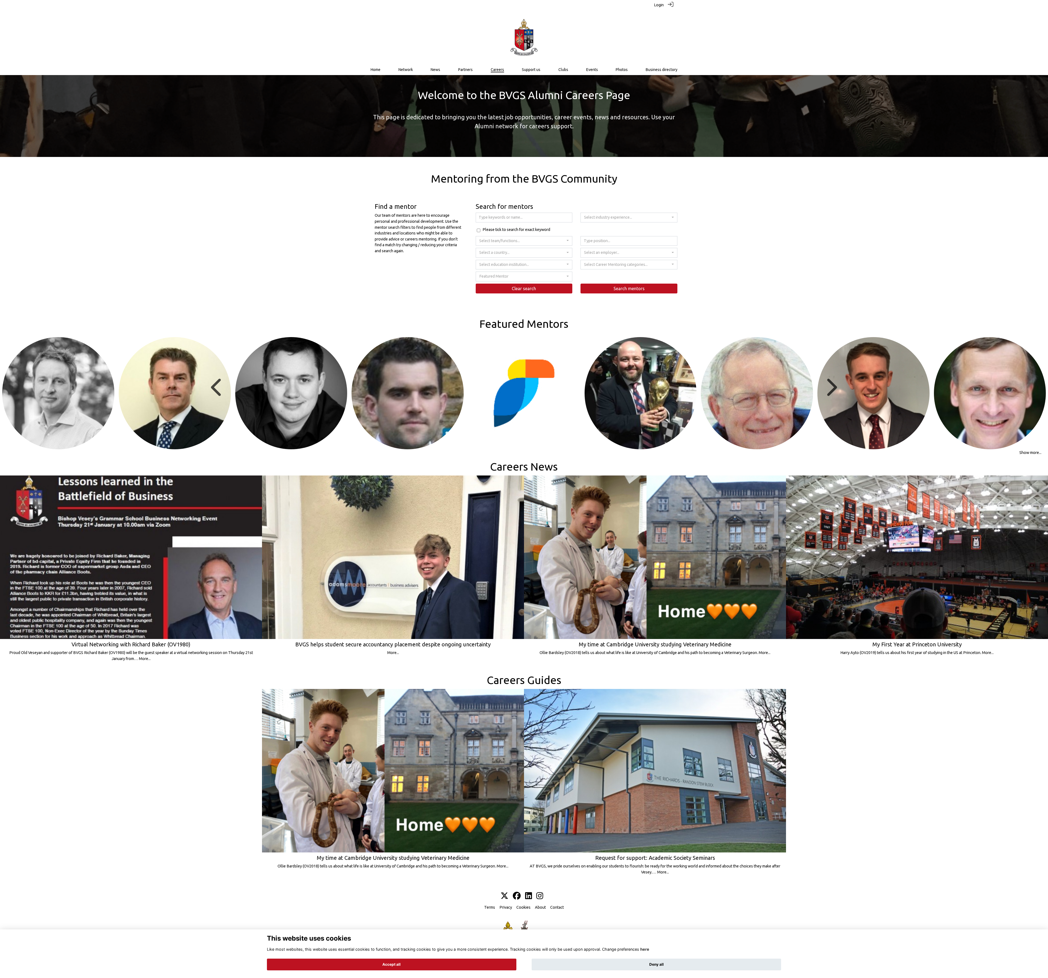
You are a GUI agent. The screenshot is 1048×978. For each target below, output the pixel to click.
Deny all (656, 964)
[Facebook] (517, 896)
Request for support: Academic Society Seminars (655, 858)
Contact (557, 907)
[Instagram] (539, 896)
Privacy (505, 907)
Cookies (523, 907)
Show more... (1030, 452)
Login (659, 5)
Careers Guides (524, 680)
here (644, 949)
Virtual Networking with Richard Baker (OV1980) (131, 644)
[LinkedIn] (528, 896)
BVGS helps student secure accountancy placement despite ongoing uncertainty (393, 644)
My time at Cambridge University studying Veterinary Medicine (655, 644)
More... (145, 658)
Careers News (524, 466)
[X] (504, 896)
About (540, 907)
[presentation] (217, 387)
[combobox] (628, 217)
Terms (489, 907)
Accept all (391, 964)
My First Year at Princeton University (917, 644)
